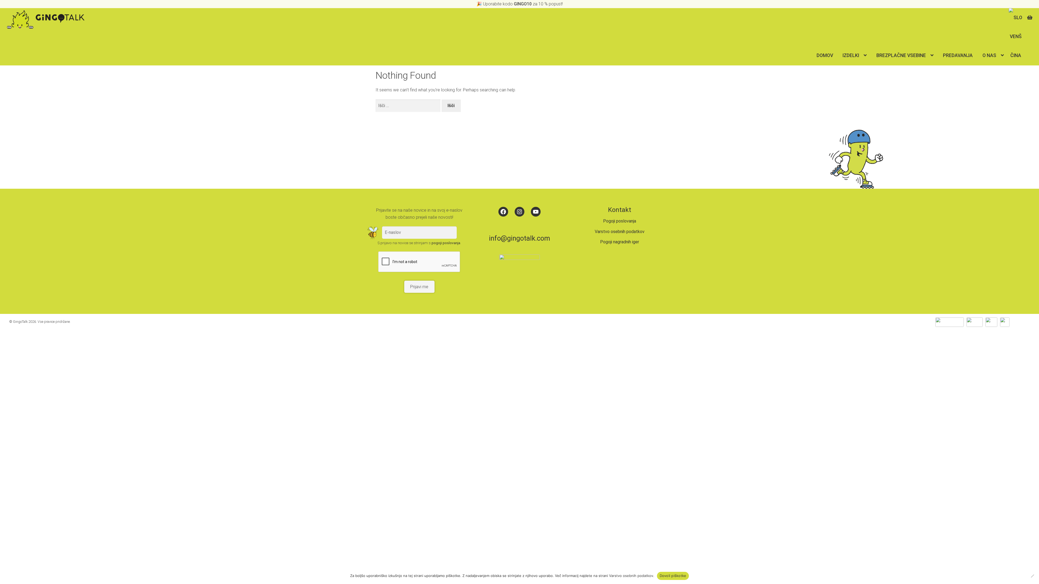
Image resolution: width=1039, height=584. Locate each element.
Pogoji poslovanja (619, 221)
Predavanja (958, 55)
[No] (1032, 576)
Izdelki (851, 55)
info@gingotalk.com (519, 238)
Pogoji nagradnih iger (619, 241)
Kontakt (619, 210)
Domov (825, 55)
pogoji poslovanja (446, 243)
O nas (989, 55)
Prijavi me (419, 286)
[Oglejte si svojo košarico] (1031, 15)
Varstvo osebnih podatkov (620, 231)
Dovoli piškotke (673, 575)
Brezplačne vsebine (901, 55)
